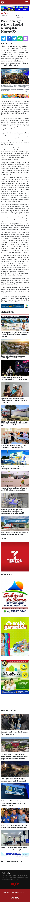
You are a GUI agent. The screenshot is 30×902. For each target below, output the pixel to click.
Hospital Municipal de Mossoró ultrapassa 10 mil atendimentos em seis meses (14, 534)
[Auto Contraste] (11, 43)
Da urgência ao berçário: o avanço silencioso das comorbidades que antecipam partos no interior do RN (12, 511)
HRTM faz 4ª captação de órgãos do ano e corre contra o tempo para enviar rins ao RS (14, 424)
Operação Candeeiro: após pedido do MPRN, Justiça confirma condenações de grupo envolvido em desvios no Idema (14, 756)
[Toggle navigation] (27, 2)
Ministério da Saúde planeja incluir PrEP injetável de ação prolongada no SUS (14, 489)
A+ (2, 43)
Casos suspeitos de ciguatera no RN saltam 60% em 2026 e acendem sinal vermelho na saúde (15, 334)
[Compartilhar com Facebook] (9, 38)
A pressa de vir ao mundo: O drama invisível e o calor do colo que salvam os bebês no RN (14, 400)
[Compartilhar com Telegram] (14, 38)
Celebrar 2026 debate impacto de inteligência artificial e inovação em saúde (14, 378)
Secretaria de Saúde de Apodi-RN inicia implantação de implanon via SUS (13, 446)
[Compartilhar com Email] (25, 38)
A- (7, 43)
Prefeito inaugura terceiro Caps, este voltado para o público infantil (13, 468)
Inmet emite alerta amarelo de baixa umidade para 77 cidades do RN (13, 357)
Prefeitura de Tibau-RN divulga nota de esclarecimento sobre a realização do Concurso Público (14, 803)
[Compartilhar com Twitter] (3, 38)
